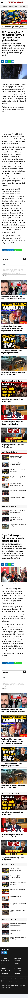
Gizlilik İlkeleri (22, 987)
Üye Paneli (22, 6)
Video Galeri (17, 960)
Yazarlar (16, 6)
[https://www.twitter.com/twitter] (5, 955)
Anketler (3, 965)
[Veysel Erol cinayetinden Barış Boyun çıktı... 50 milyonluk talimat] (14, 289)
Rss (3, 989)
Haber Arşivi (17, 973)
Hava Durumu (5, 970)
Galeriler (10, 6)
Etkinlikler (16, 965)
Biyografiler (17, 963)
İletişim (8, 987)
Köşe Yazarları (5, 963)
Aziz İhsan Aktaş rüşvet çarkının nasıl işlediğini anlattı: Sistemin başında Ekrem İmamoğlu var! (12, 330)
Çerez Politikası (14, 987)
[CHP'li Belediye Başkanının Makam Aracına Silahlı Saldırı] (14, 365)
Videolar (4, 6)
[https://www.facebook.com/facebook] (2, 955)
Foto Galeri (4, 960)
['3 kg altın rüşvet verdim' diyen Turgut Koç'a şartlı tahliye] (14, 343)
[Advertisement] (14, 125)
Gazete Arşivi (4, 976)
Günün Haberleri (18, 970)
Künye (3, 987)
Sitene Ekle (8, 989)
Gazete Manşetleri (6, 973)
